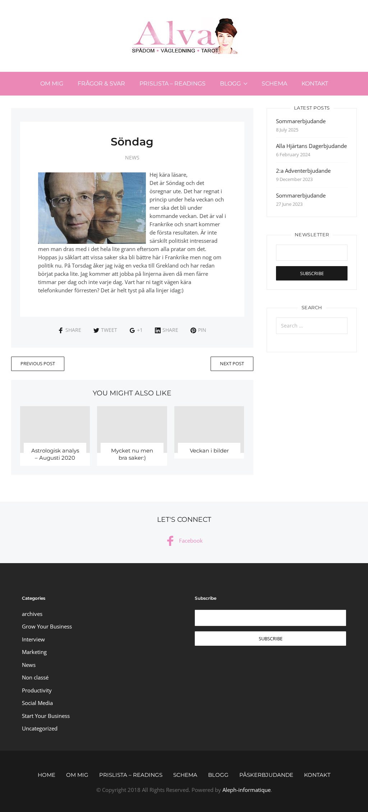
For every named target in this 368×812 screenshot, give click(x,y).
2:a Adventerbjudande (303, 170)
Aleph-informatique (246, 789)
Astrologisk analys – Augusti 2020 (55, 454)
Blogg (230, 83)
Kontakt (315, 83)
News (132, 157)
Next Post (232, 363)
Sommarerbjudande (301, 121)
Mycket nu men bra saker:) (132, 454)
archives (32, 613)
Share (73, 329)
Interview (33, 639)
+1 (140, 329)
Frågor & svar (101, 83)
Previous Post (37, 363)
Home (46, 774)
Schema (274, 83)
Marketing (34, 651)
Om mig (51, 83)
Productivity (37, 690)
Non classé (35, 677)
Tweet (109, 329)
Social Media (37, 702)
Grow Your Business (47, 626)
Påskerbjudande (266, 774)
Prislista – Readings (172, 83)
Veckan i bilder (209, 450)
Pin (202, 329)
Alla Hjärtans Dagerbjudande (311, 145)
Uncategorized (40, 728)
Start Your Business (46, 715)
